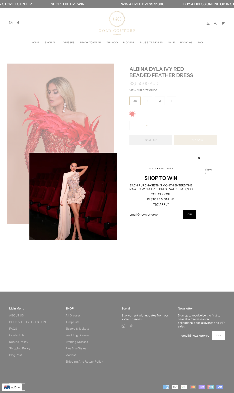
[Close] (199, 158)
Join (189, 214)
